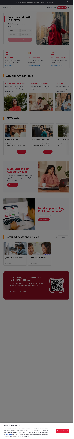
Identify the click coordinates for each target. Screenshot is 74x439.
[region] (36, 431)
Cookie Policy (8, 434)
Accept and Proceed (62, 431)
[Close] (70, 426)
